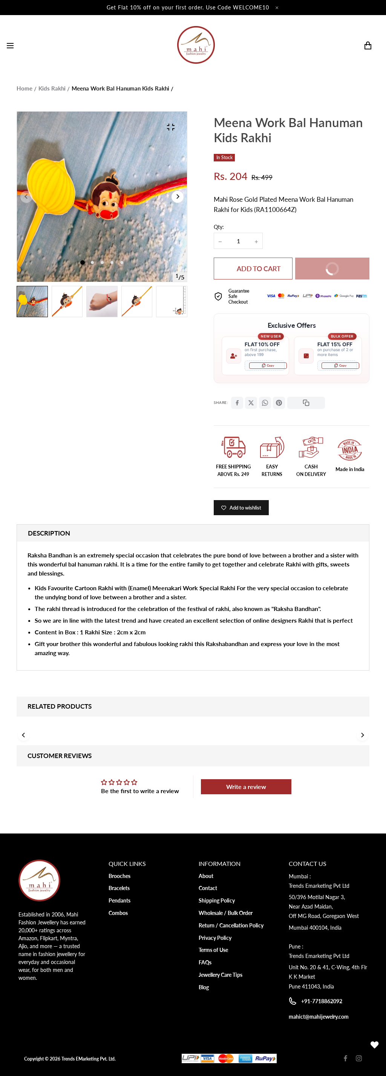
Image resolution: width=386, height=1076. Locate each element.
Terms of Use (213, 950)
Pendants (119, 900)
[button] (92, 262)
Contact (208, 888)
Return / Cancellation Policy (231, 925)
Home (24, 88)
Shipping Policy (217, 900)
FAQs (205, 962)
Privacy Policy (215, 938)
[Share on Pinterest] (279, 403)
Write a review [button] (246, 786)
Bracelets (119, 888)
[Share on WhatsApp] (265, 403)
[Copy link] (306, 403)
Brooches (119, 876)
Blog (204, 987)
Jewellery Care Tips (220, 975)
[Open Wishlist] (374, 1045)
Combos (118, 913)
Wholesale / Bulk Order (226, 913)
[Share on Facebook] (237, 403)
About (206, 876)
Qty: (219, 227)
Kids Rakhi (52, 88)
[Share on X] (251, 403)
